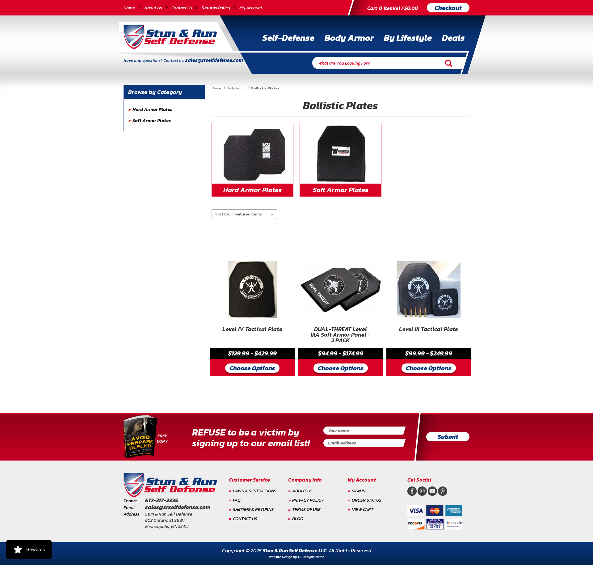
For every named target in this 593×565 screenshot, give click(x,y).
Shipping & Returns (253, 509)
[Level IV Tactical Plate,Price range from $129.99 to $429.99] (252, 289)
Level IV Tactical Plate (252, 329)
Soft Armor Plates (151, 120)
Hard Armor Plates (152, 109)
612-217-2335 (161, 500)
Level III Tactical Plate (428, 329)
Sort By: (222, 214)
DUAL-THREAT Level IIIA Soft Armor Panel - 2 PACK (341, 334)
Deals (453, 37)
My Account (250, 8)
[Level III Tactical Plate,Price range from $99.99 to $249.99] (428, 289)
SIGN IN (358, 491)
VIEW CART (362, 509)
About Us (153, 8)
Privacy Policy (308, 500)
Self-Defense (288, 37)
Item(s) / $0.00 (392, 8)
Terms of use (306, 509)
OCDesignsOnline (311, 556)
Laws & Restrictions (254, 491)
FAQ (237, 500)
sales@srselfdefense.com (214, 60)
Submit (448, 436)
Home (129, 8)
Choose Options (252, 368)
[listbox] (255, 214)
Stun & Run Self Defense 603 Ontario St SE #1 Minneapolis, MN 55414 (168, 520)
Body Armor (349, 37)
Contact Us (181, 8)
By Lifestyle (408, 37)
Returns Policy (216, 8)
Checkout (448, 7)
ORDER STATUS (366, 500)
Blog (297, 519)
